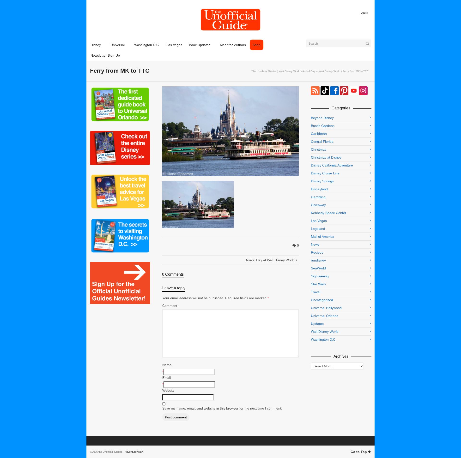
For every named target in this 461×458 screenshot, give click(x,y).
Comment (169, 306)
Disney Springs (322, 181)
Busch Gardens (322, 126)
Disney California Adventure (332, 165)
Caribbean (319, 134)
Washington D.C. (323, 339)
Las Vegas (319, 221)
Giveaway (318, 205)
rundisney (318, 260)
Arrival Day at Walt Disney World (321, 71)
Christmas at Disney (326, 157)
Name (166, 365)
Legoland (318, 229)
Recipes (317, 252)
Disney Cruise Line (325, 173)
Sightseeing (320, 276)
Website (168, 390)
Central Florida (322, 141)
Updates (317, 324)
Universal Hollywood (326, 308)
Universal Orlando (324, 316)
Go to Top (359, 452)
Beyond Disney (322, 118)
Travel (315, 292)
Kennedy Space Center (328, 213)
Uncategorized (322, 300)
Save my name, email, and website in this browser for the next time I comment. (222, 408)
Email (166, 378)
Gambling (318, 197)
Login (364, 12)
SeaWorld (318, 268)
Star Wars (318, 284)
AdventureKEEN (134, 451)
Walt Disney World (289, 71)
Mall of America (322, 236)
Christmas (318, 149)
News (315, 244)
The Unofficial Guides (263, 71)
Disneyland (319, 189)
